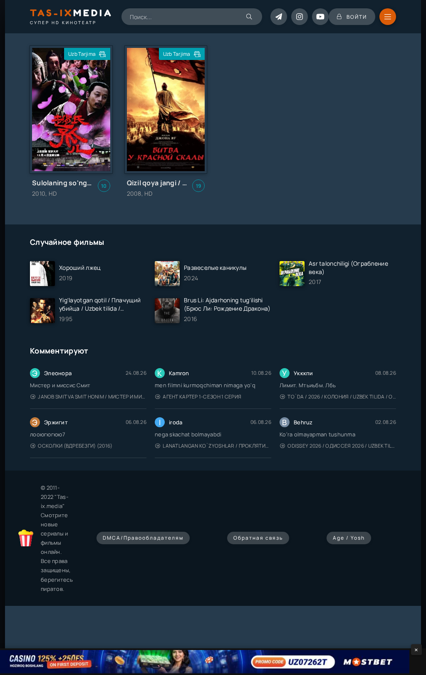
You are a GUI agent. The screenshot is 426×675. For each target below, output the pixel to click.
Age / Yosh (349, 537)
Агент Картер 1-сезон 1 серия (202, 396)
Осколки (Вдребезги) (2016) (75, 445)
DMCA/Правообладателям (143, 537)
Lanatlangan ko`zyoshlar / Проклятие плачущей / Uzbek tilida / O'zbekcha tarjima (217, 445)
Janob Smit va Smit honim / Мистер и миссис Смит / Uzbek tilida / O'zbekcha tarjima (92, 396)
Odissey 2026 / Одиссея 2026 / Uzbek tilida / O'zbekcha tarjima (341, 445)
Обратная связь (258, 537)
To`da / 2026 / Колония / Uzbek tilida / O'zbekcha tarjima (341, 396)
